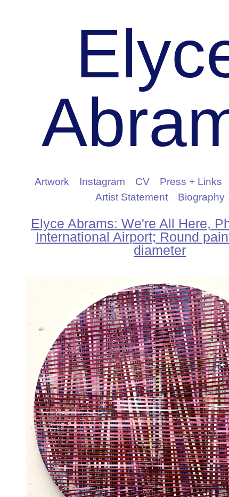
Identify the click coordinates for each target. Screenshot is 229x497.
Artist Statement (131, 197)
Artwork (52, 181)
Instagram (102, 181)
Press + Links (191, 181)
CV (142, 181)
